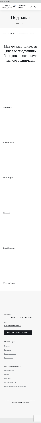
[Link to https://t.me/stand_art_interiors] (20, 409)
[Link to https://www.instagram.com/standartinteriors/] (32, 409)
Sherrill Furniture (9, 248)
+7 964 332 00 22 (28, 317)
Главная (17, 23)
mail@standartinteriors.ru (12, 326)
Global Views (7, 107)
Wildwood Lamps (9, 283)
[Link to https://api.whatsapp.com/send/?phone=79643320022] (9, 409)
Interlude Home (8, 142)
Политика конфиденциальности (20, 402)
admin (12, 33)
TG (20, 317)
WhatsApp (14, 317)
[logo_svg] (20, 5)
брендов (10, 56)
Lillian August (8, 178)
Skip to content (5, 1)
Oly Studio (6, 213)
